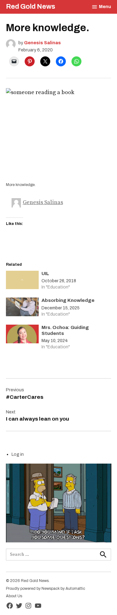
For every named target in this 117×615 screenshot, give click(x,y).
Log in (18, 454)
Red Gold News (30, 6)
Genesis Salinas (42, 42)
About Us (14, 596)
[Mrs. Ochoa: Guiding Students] (22, 335)
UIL (45, 273)
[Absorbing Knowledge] (22, 308)
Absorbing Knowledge (68, 300)
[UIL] (22, 281)
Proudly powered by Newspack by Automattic (45, 588)
